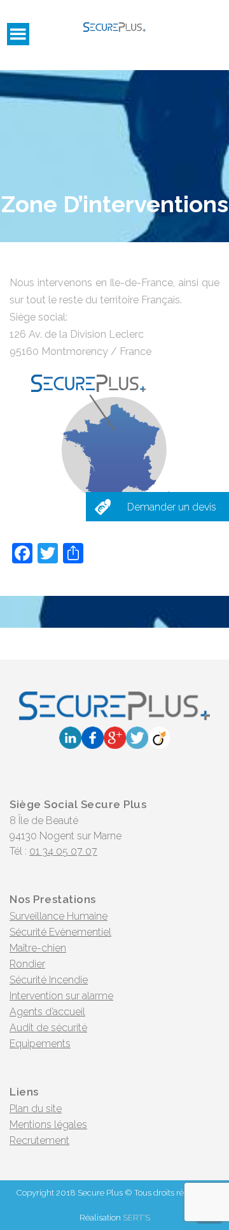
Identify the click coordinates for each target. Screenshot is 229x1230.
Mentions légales (48, 1124)
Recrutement (39, 1140)
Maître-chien (38, 948)
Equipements (40, 1044)
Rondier (27, 964)
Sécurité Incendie (49, 980)
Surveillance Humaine (59, 916)
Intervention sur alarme (61, 996)
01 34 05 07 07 (63, 851)
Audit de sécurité (48, 1028)
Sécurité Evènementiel (60, 932)
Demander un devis (171, 507)
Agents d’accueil (47, 1012)
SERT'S (136, 1217)
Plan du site (36, 1109)
